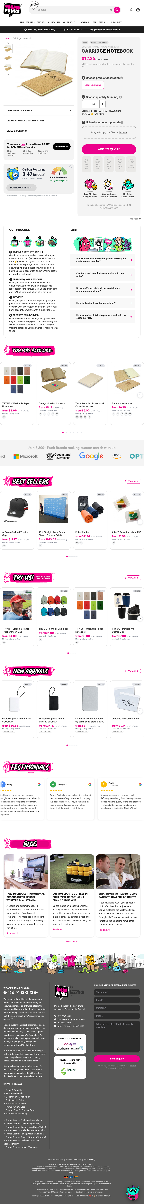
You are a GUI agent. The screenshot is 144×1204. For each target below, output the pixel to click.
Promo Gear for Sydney (16, 1127)
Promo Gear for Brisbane (17, 1120)
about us (33, 1076)
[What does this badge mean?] (70, 166)
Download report (21, 187)
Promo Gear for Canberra (17, 1140)
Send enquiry (117, 1058)
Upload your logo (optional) (102, 122)
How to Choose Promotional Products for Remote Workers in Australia (25, 897)
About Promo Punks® (16, 1103)
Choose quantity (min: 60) (102, 97)
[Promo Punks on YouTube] (22, 992)
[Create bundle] (23, 420)
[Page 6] (81, 432)
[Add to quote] (30, 420)
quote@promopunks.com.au (107, 29)
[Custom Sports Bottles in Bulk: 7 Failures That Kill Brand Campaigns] (72, 871)
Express (61, 22)
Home (6, 38)
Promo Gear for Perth (16, 1134)
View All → (133, 481)
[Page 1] (63, 432)
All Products (27, 22)
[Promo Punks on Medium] (35, 993)
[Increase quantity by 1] (103, 104)
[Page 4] (74, 432)
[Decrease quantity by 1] (85, 104)
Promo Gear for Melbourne (18, 1123)
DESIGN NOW (61, 146)
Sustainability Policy (15, 1100)
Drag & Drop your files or (109, 132)
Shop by (71, 22)
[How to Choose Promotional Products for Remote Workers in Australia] (26, 871)
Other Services (100, 22)
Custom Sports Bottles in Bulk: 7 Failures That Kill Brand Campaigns (70, 897)
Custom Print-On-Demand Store (20, 1110)
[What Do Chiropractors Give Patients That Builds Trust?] (118, 871)
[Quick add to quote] (31, 735)
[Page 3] (70, 432)
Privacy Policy (121, 1068)
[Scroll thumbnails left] (7, 43)
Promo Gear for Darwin (16, 1137)
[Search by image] (110, 9)
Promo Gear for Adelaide (17, 1130)
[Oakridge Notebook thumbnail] (7, 48)
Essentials (83, 22)
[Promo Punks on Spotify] (26, 992)
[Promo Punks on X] (17, 992)
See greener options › (59, 181)
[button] (109, 65)
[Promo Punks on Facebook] (5, 992)
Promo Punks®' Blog (15, 1107)
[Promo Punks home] (13, 10)
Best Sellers (43, 22)
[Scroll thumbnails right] (7, 74)
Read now (11, 933)
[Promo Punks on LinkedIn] (31, 993)
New (53, 22)
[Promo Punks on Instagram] (9, 993)
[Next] (140, 395)
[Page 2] (66, 432)
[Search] (117, 10)
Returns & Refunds (14, 1093)
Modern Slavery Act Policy (18, 1097)
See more (71, 941)
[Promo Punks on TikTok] (13, 992)
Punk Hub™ (116, 22)
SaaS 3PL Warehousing (16, 1113)
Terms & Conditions (15, 1090)
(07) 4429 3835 (74, 29)
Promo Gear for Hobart (16, 1147)
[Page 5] (77, 432)
